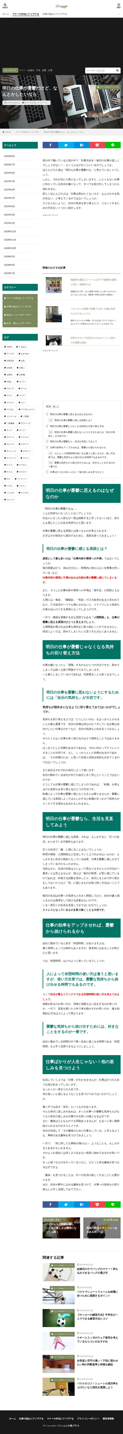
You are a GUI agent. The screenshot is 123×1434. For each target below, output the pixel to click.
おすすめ (25, 354)
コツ (23, 402)
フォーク (10, 499)
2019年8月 (9, 172)
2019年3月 (9, 214)
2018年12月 (10, 231)
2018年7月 (9, 273)
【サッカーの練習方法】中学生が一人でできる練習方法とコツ (97, 1316)
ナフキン (23, 465)
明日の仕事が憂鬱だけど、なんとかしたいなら (64, 132)
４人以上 (22, 347)
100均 (9, 347)
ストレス (25, 437)
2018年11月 (10, 239)
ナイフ (9, 465)
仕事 (50, 70)
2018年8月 (9, 264)
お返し (9, 381)
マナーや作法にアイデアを (25, 14)
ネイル (9, 472)
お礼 (23, 360)
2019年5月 (9, 198)
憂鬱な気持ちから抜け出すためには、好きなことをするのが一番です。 (81, 464)
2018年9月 (9, 256)
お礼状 (9, 368)
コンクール (11, 416)
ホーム (5, 14)
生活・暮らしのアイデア (19, 323)
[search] (117, 70)
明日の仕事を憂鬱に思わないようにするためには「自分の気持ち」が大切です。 (81, 434)
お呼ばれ (10, 360)
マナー (22, 70)
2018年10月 (10, 248)
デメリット (11, 458)
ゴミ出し (10, 409)
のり (8, 479)
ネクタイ (23, 472)
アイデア (10, 354)
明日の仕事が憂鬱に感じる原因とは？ (71, 420)
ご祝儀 (26, 416)
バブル (9, 486)
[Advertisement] (61, 43)
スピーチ (10, 444)
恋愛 (44, 70)
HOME (8, 132)
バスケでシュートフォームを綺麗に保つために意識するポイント (97, 1293)
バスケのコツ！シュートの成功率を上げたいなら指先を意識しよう (97, 1385)
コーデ (22, 395)
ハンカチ (10, 492)
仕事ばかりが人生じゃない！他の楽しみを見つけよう (75, 472)
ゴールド (10, 402)
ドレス (26, 458)
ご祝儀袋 (10, 423)
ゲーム (24, 388)
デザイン (27, 451)
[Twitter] (66, 145)
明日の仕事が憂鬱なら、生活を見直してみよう (71, 441)
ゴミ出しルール (27, 409)
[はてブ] (81, 145)
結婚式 (31, 70)
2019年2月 (9, 223)
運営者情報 (108, 1418)
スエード (10, 437)
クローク (10, 388)
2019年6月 (9, 189)
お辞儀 (22, 374)
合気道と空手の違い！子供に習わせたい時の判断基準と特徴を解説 (97, 1362)
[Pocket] (97, 145)
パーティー (22, 479)
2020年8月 (9, 156)
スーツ (9, 430)
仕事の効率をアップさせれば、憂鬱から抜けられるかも (76, 447)
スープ (22, 430)
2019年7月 (9, 181)
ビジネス (25, 492)
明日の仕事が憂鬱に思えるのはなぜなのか (69, 414)
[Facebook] (50, 145)
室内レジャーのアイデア (19, 314)
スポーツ (25, 444)
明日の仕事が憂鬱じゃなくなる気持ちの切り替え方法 (75, 426)
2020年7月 (9, 164)
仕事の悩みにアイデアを (54, 14)
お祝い (22, 368)
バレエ (22, 486)
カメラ (22, 381)
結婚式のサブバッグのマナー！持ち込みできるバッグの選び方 (97, 1270)
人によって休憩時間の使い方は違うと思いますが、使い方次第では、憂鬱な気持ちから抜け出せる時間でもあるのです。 (81, 455)
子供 (38, 70)
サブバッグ (26, 423)
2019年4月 (9, 206)
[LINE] (113, 145)
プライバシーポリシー (88, 1418)
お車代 (9, 374)
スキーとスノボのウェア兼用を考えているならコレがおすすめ (97, 1339)
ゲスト (9, 395)
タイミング (11, 451)
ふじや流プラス (71, 1425)
